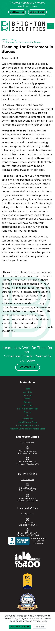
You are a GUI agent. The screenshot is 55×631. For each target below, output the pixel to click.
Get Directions (27, 443)
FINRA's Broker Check (27, 409)
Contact (27, 402)
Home (27, 389)
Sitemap (27, 412)
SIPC (27, 415)
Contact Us (17, 12)
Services (27, 399)
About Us (27, 392)
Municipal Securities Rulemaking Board (27, 429)
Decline (39, 627)
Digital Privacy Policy (27, 422)
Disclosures (27, 419)
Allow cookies (19, 627)
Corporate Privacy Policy (27, 426)
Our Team (27, 396)
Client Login (37, 12)
